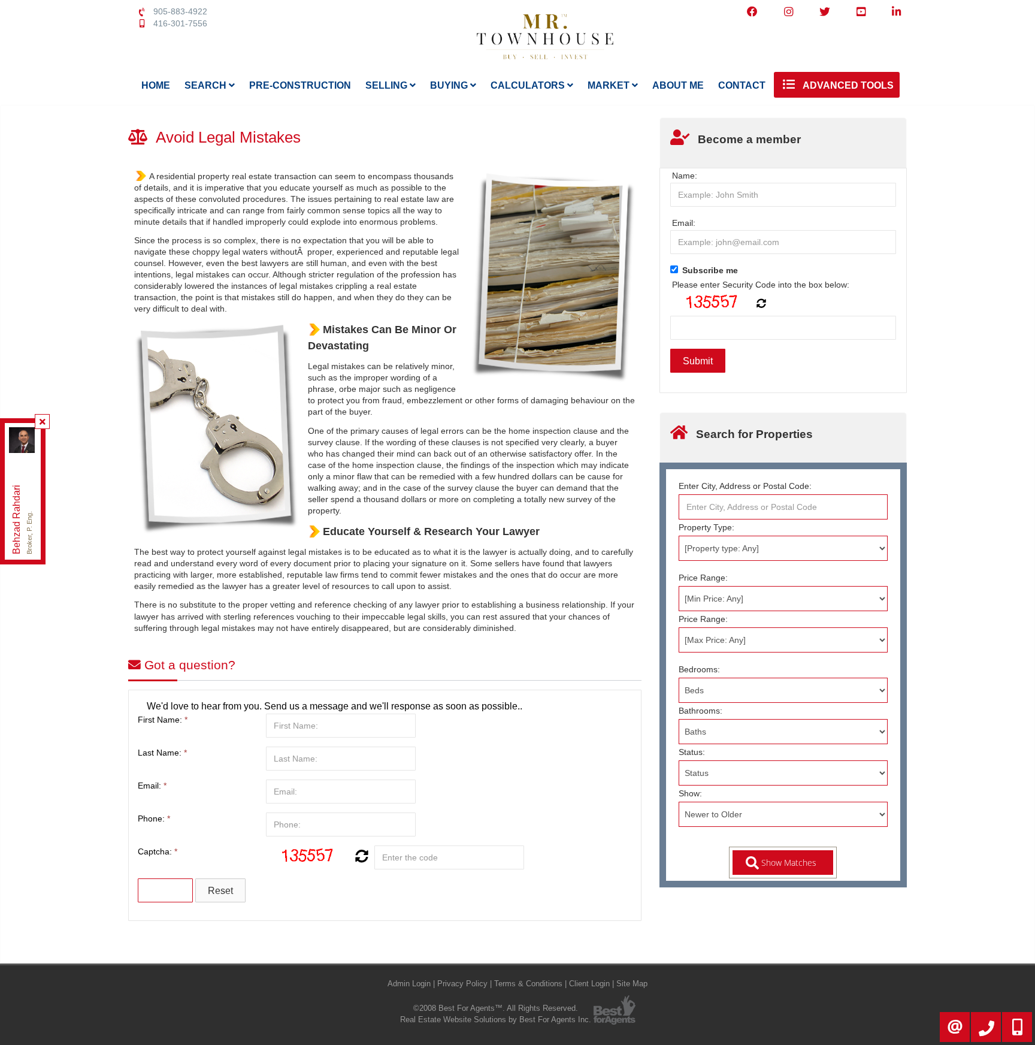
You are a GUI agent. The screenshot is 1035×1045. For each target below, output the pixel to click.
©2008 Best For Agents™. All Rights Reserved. (495, 1008)
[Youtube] (861, 12)
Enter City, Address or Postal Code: (745, 486)
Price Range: (703, 577)
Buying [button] (450, 85)
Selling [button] (387, 85)
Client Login (589, 983)
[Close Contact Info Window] (43, 422)
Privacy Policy (462, 983)
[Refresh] (360, 857)
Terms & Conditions (528, 983)
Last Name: (162, 752)
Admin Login (409, 983)
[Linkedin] (896, 12)
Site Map (631, 983)
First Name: (162, 719)
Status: (692, 752)
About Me (678, 85)
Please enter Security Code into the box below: (760, 284)
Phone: (154, 818)
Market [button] (610, 85)
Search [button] (206, 85)
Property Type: (706, 527)
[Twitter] (824, 12)
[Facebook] (752, 12)
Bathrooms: (700, 710)
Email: (152, 785)
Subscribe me (710, 270)
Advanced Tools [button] (847, 85)
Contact (741, 85)
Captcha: (157, 851)
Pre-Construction (300, 85)
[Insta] (788, 12)
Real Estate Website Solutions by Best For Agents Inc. (495, 1019)
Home (155, 85)
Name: (684, 175)
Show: (690, 793)
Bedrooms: (699, 669)
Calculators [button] (529, 85)
